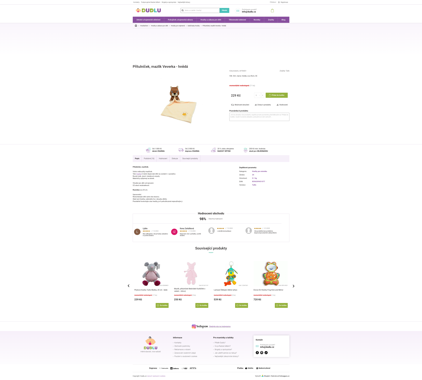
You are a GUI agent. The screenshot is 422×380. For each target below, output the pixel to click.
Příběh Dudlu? (220, 343)
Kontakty (136, 2)
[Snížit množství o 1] (259, 95)
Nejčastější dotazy (184, 2)
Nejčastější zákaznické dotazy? (227, 356)
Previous (128, 285)
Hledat (224, 10)
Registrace (284, 2)
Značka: (284, 71)
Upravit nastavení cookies (156, 376)
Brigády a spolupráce (169, 2)
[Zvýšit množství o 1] (262, 95)
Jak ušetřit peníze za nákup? (226, 353)
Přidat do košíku (278, 95)
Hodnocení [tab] (283, 105)
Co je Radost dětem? (223, 346)
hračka (138, 174)
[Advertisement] (211, 46)
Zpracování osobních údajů (185, 353)
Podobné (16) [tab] (149, 158)
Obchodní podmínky (182, 346)
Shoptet (267, 376)
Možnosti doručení (242, 105)
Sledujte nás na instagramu (220, 326)
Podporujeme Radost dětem (150, 2)
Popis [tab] (137, 158)
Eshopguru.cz (284, 376)
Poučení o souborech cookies (185, 356)
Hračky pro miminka (259, 171)
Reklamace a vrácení (182, 349)
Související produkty (190, 158)
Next (293, 286)
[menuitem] (148, 20)
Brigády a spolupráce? (223, 349)
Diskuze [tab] (175, 158)
